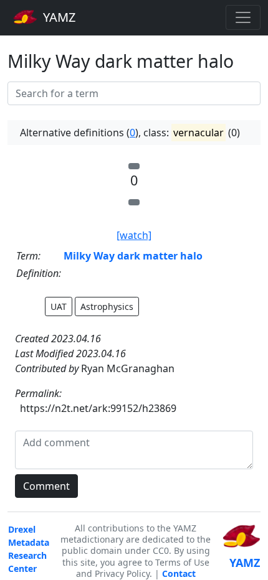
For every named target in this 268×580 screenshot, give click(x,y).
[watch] (134, 235)
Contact (179, 573)
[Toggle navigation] (243, 17)
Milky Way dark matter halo (133, 256)
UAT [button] (58, 306)
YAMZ (57, 17)
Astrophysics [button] (106, 306)
